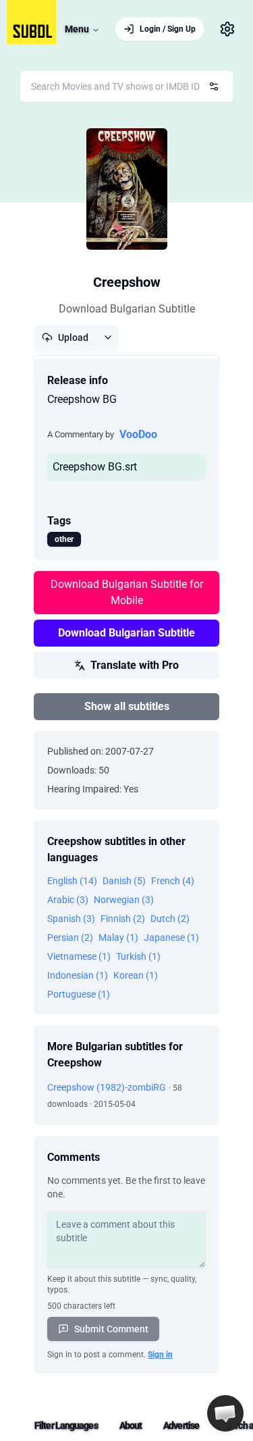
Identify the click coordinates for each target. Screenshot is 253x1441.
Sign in (160, 1354)
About (130, 1425)
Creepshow (127, 282)
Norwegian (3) (124, 899)
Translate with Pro (134, 665)
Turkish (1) (138, 956)
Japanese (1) (171, 937)
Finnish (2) (123, 918)
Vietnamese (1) (79, 956)
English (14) (72, 880)
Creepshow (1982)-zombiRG (106, 1087)
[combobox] (126, 86)
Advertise (181, 1425)
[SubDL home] (31, 22)
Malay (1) (118, 937)
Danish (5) (124, 880)
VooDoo (138, 434)
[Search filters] (214, 86)
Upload (73, 337)
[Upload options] (107, 337)
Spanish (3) (71, 918)
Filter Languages (66, 1425)
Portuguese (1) (78, 994)
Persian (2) (70, 937)
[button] (225, 1413)
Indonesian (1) (77, 975)
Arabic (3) (67, 899)
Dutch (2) (170, 918)
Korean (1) (135, 975)
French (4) (172, 880)
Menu (77, 29)
